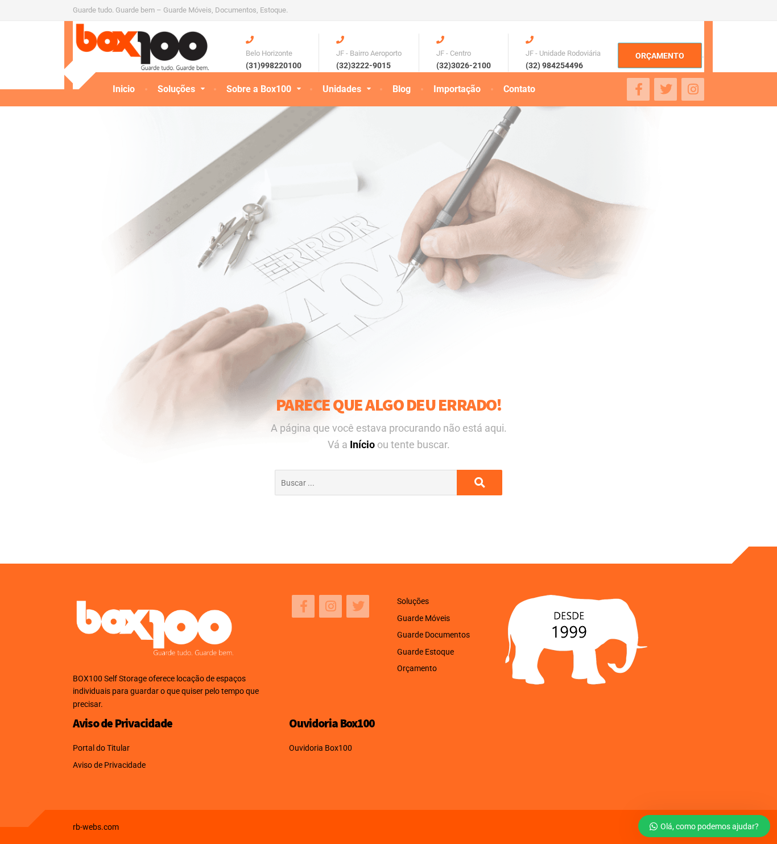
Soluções (176, 89)
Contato (519, 89)
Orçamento (417, 668)
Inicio (124, 89)
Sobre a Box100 (258, 89)
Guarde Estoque (425, 651)
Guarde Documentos (433, 634)
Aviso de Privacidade (109, 764)
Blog (401, 89)
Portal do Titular (101, 747)
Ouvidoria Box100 (320, 747)
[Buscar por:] (366, 482)
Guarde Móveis (423, 618)
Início (363, 444)
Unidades (342, 89)
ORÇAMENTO (659, 55)
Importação (457, 89)
